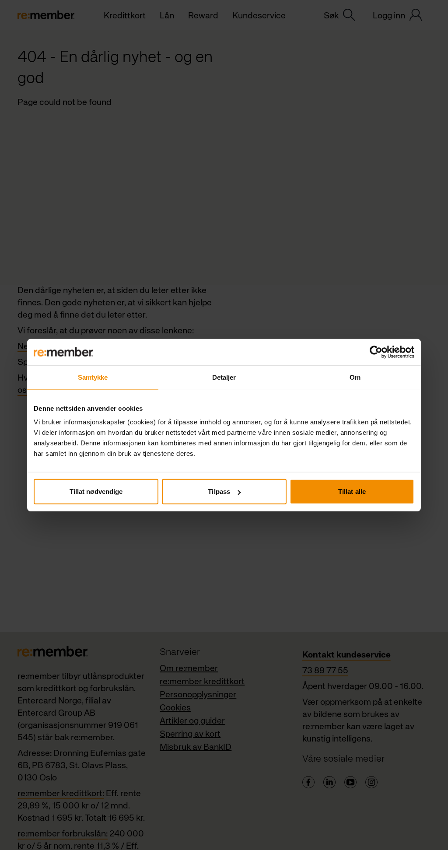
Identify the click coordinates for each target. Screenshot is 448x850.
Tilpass (219, 491)
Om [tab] (355, 377)
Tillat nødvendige (96, 491)
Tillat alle (352, 491)
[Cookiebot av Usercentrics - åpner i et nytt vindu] (376, 351)
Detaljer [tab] (224, 377)
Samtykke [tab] (93, 377)
